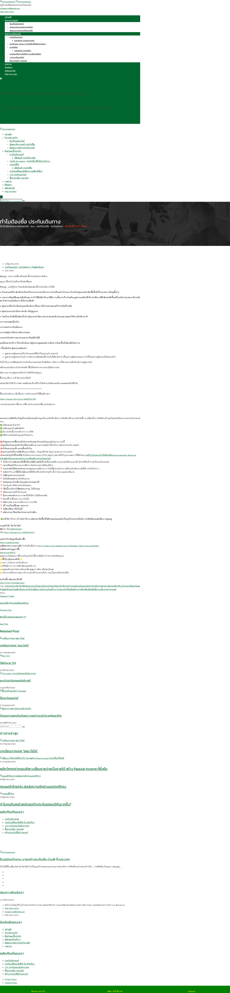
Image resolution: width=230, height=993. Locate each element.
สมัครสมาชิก (10, 70)
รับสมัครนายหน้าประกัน (41, 589)
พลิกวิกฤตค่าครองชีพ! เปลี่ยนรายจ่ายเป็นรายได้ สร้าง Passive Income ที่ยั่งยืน (53, 768)
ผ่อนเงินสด (135, 586)
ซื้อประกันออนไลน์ (9, 698)
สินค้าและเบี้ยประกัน (13, 33)
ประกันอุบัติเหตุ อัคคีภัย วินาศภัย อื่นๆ (19, 822)
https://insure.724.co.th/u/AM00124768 (18, 399)
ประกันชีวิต (14, 47)
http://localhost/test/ (9, 542)
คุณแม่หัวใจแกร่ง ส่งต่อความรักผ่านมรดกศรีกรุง (33, 786)
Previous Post (6, 610)
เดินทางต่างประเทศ (108, 589)
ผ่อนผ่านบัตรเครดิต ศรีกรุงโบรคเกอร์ (116, 586)
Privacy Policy (11, 979)
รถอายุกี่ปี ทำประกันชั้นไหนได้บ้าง (14, 603)
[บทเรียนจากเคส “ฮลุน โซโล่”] (12, 740)
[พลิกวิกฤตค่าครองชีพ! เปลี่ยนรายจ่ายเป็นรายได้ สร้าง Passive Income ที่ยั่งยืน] (32, 758)
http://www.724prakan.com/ (12, 582)
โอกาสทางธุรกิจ (11, 20)
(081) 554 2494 (7, 11)
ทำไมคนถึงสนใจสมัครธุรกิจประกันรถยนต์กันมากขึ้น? (35, 804)
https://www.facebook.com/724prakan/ (61, 546)
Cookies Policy (11, 982)
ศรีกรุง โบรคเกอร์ (58, 589)
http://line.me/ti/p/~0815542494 (19, 532)
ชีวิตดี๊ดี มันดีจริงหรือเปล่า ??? (13, 617)
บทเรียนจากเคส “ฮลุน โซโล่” (14, 645)
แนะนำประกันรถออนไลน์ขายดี (15, 681)
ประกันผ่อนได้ (51, 586)
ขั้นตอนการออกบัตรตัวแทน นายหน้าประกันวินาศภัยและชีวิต (31, 716)
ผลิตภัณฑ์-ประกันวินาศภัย (24, 40)
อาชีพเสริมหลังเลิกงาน (92, 589)
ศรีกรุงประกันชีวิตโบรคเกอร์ (16, 832)
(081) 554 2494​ (12, 111)
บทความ (8, 64)
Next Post (4, 624)
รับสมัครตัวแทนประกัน (22, 589)
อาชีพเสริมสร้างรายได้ (74, 589)
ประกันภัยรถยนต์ (16, 37)
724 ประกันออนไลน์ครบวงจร (17, 826)
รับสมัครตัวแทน (37, 267)
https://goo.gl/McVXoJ (89, 546)
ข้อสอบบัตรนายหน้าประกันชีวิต (21, 27)
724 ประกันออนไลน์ (17, 57)
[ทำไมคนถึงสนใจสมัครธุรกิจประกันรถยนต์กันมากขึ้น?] (7, 793)
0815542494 (16, 529)
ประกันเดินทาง (24, 267)
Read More (7, 411)
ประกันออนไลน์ (11, 267)
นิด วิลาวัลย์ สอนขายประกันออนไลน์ (30, 586)
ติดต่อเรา (9, 67)
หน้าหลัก (8, 17)
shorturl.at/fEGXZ (7, 552)
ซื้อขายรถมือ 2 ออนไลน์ (18, 60)
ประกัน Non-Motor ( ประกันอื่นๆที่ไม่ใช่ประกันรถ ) (28, 44)
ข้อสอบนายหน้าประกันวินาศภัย (21, 30)
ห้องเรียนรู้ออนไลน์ (17, 23)
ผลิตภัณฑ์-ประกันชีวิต (22, 50)
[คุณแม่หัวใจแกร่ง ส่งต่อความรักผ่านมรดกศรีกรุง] (20, 776)
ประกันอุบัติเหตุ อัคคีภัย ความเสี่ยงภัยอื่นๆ (25, 54)
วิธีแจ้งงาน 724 (8, 663)
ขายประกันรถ (10, 586)
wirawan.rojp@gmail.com (10, 8)
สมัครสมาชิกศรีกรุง (12, 939)
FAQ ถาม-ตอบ (11, 74)
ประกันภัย (61, 586)
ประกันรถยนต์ (70, 586)
